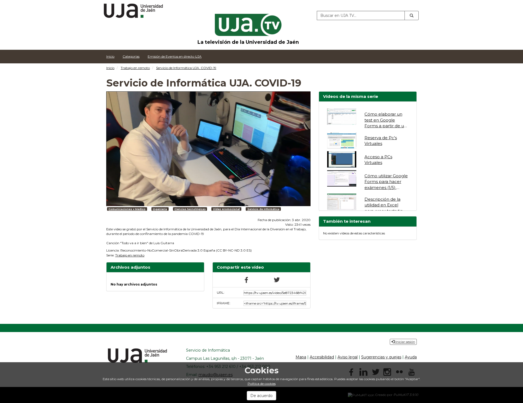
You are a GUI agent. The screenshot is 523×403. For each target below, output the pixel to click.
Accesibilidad (322, 357)
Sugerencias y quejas (381, 357)
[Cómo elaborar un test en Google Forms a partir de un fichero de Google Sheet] (341, 116)
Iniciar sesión (405, 342)
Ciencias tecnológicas (190, 208)
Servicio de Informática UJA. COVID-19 (186, 68)
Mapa (301, 357)
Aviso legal (347, 357)
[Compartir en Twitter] (276, 280)
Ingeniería (160, 208)
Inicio (110, 56)
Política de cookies (262, 384)
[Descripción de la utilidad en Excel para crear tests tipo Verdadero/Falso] (341, 202)
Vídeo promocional (226, 208)
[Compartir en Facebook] (246, 280)
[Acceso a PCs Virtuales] (341, 159)
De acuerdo (261, 395)
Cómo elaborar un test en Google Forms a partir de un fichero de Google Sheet (385, 125)
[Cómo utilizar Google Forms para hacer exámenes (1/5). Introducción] (341, 178)
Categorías (131, 56)
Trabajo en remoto (135, 68)
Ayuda (411, 357)
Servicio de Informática (263, 208)
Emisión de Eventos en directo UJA (175, 56)
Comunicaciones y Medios (126, 208)
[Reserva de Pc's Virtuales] (341, 140)
